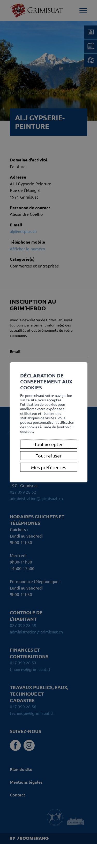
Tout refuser (49, 455)
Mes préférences (48, 467)
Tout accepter (48, 444)
